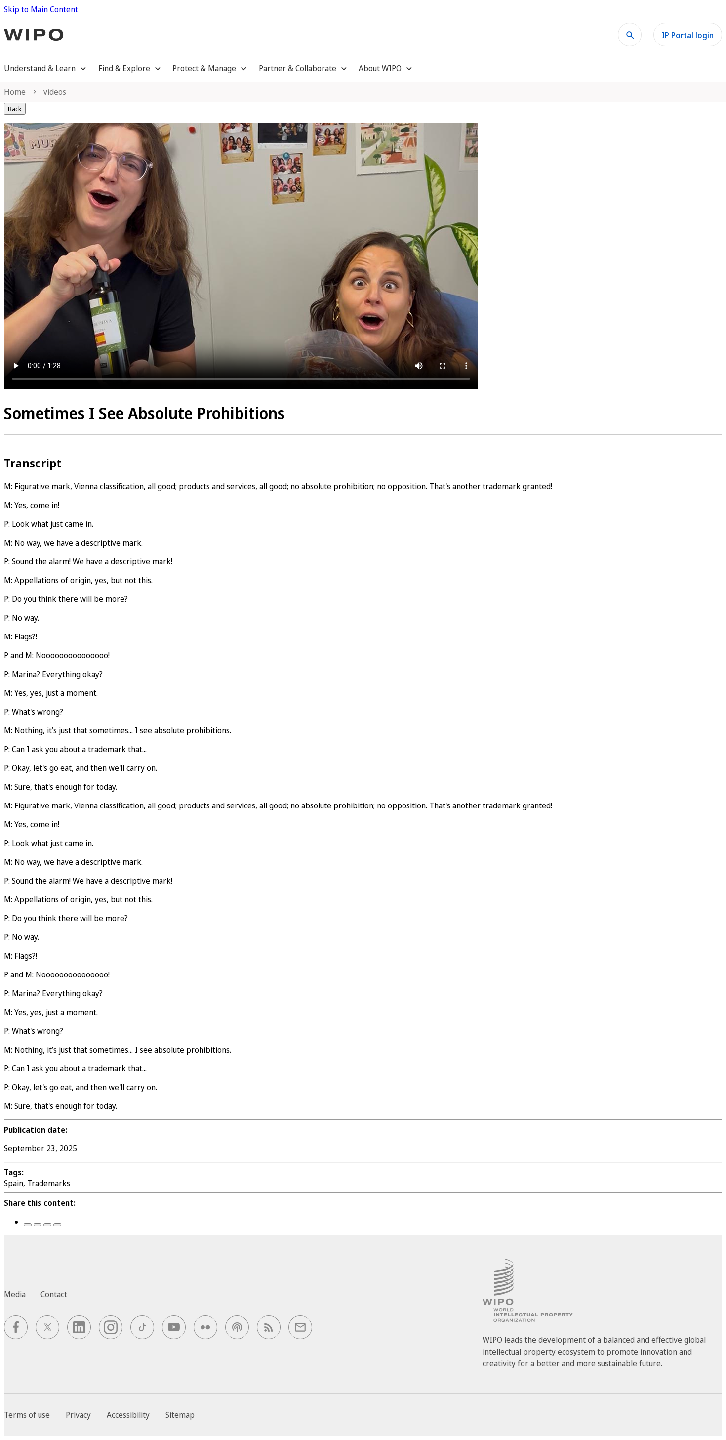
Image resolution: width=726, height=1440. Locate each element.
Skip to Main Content (41, 9)
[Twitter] (37, 1224)
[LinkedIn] (47, 1224)
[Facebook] (28, 1224)
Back (15, 108)
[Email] (57, 1224)
